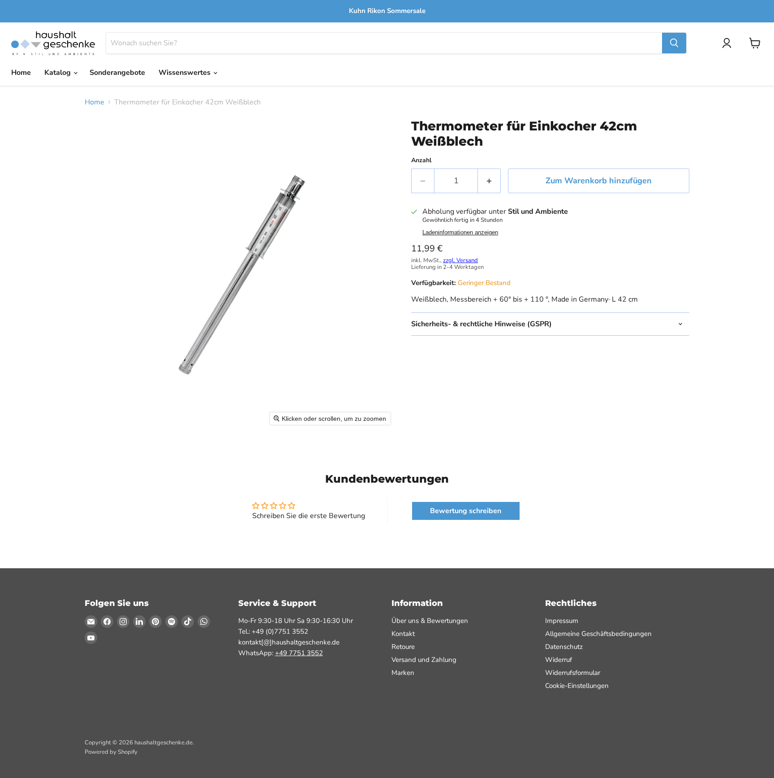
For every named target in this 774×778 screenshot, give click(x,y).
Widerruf (558, 659)
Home (21, 73)
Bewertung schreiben (465, 511)
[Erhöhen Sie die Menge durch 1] (489, 181)
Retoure (403, 646)
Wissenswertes (185, 73)
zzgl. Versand (460, 260)
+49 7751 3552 (299, 652)
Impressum (561, 620)
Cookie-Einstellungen (577, 685)
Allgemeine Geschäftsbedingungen (598, 633)
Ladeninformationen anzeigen (460, 232)
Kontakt (403, 633)
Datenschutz (564, 646)
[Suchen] (674, 43)
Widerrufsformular (572, 672)
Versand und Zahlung (423, 659)
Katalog (58, 73)
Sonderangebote (117, 73)
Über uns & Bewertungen (429, 620)
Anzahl (421, 160)
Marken (402, 672)
